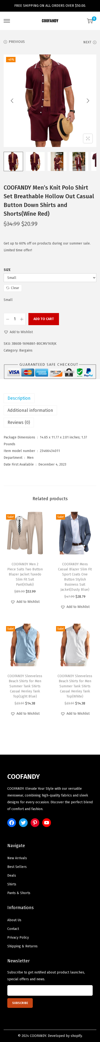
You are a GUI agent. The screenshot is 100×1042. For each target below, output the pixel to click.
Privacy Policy (18, 937)
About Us (14, 920)
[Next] (88, 101)
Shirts (11, 884)
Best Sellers (17, 867)
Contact (13, 929)
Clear (15, 288)
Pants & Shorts (18, 893)
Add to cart (43, 319)
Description (19, 398)
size (7, 270)
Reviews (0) (19, 422)
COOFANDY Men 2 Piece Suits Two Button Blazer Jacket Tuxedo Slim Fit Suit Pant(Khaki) (25, 574)
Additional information (30, 410)
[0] (90, 21)
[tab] (50, 398)
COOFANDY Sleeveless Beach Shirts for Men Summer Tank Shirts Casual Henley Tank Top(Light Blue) (25, 686)
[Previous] (12, 101)
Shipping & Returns (22, 946)
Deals (11, 875)
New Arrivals (17, 858)
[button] (18, 332)
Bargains (26, 350)
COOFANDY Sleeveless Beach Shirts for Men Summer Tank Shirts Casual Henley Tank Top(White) (75, 686)
